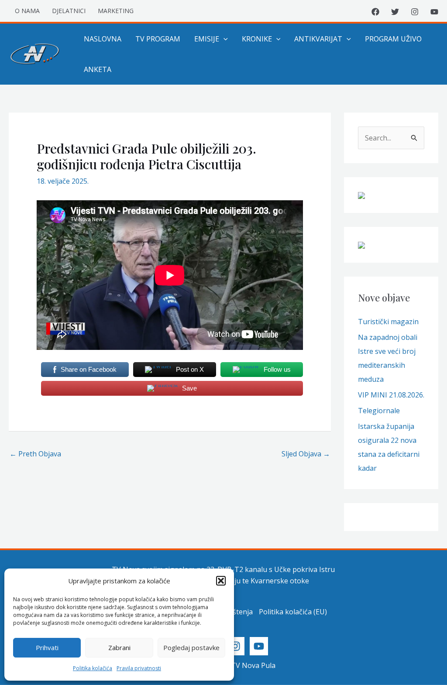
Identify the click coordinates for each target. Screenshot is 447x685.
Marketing (116, 11)
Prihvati (47, 647)
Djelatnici (69, 11)
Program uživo (393, 39)
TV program (157, 39)
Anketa (97, 69)
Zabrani (119, 647)
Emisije (206, 39)
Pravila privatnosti (139, 668)
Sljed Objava (306, 454)
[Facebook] (375, 12)
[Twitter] (395, 12)
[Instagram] (415, 12)
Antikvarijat (318, 39)
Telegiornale (379, 410)
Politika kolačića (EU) (293, 611)
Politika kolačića (92, 668)
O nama (27, 11)
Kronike (257, 39)
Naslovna (102, 39)
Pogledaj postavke (191, 647)
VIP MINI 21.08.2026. (391, 395)
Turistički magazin (388, 321)
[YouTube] (434, 12)
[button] (221, 580)
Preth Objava (35, 454)
